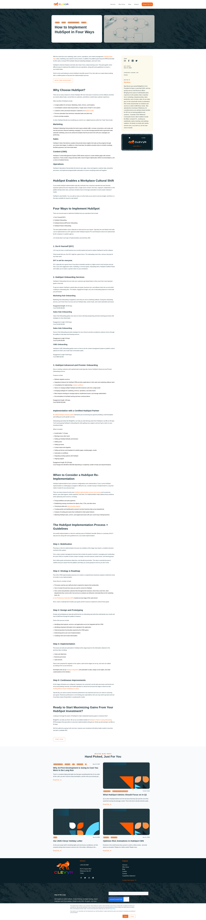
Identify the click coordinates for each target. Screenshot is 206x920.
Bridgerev (84, 22)
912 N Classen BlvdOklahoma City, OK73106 (85, 871)
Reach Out (146, 4)
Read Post (56, 780)
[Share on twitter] (136, 61)
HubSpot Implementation (73, 22)
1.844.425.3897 (84, 865)
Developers (67, 764)
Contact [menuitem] (124, 871)
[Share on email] (125, 61)
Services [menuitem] (112, 4)
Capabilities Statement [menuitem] (128, 876)
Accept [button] (125, 916)
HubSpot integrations (73, 669)
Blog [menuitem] (129, 4)
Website (63, 22)
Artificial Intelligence (58, 764)
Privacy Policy (112, 908)
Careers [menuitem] (124, 873)
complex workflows (77, 385)
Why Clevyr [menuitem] (122, 4)
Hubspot (57, 22)
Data (73, 764)
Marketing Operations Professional (120, 791)
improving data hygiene (73, 506)
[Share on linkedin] (133, 61)
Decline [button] (132, 916)
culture (55, 837)
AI (85, 764)
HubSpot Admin (107, 791)
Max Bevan (127, 82)
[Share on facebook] (129, 61)
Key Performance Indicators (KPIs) (64, 598)
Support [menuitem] (136, 4)
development (114, 837)
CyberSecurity (80, 764)
